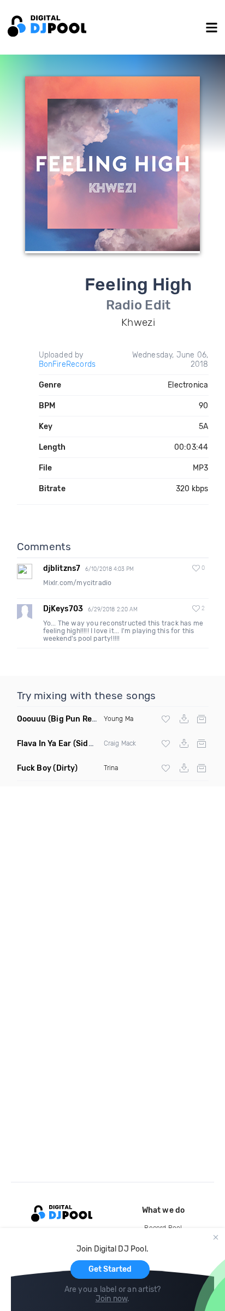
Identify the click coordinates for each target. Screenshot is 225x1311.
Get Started (110, 1269)
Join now (112, 1298)
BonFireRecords (67, 364)
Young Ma (119, 719)
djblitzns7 (62, 568)
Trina (111, 768)
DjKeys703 (63, 608)
